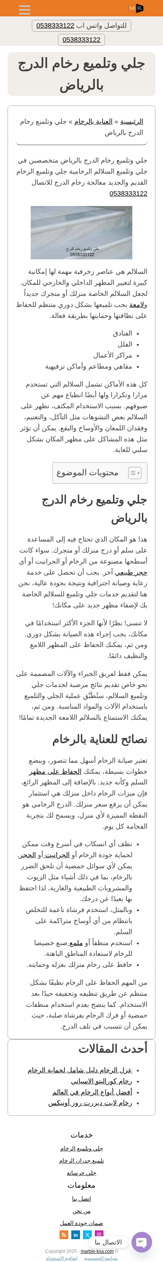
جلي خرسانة (81, 1172)
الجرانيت (56, 855)
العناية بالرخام (93, 121)
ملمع (75, 943)
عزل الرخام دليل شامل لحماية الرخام (80, 1070)
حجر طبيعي (131, 572)
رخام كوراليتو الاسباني (101, 1081)
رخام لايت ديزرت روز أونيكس (90, 1103)
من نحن (81, 1211)
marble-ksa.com (97, 1251)
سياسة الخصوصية (101, 1258)
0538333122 (55, 25)
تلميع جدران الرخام (81, 1160)
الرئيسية (131, 121)
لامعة (136, 304)
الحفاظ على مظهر (55, 771)
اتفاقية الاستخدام (61, 1258)
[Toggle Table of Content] (130, 472)
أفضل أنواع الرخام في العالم (92, 1092)
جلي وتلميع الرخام (81, 1148)
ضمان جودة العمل (81, 1223)
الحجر (27, 855)
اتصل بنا (81, 1198)
